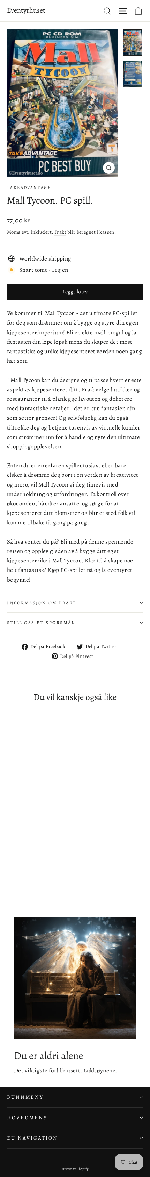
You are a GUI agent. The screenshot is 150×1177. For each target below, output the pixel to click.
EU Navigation (32, 1137)
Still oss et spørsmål (41, 622)
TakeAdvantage (29, 187)
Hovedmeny (27, 1117)
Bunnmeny (25, 1096)
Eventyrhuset (26, 10)
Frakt (60, 231)
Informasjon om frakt (41, 603)
